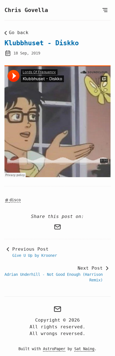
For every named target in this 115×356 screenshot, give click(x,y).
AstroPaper (54, 348)
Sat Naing (84, 348)
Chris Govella (26, 10)
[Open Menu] (105, 10)
